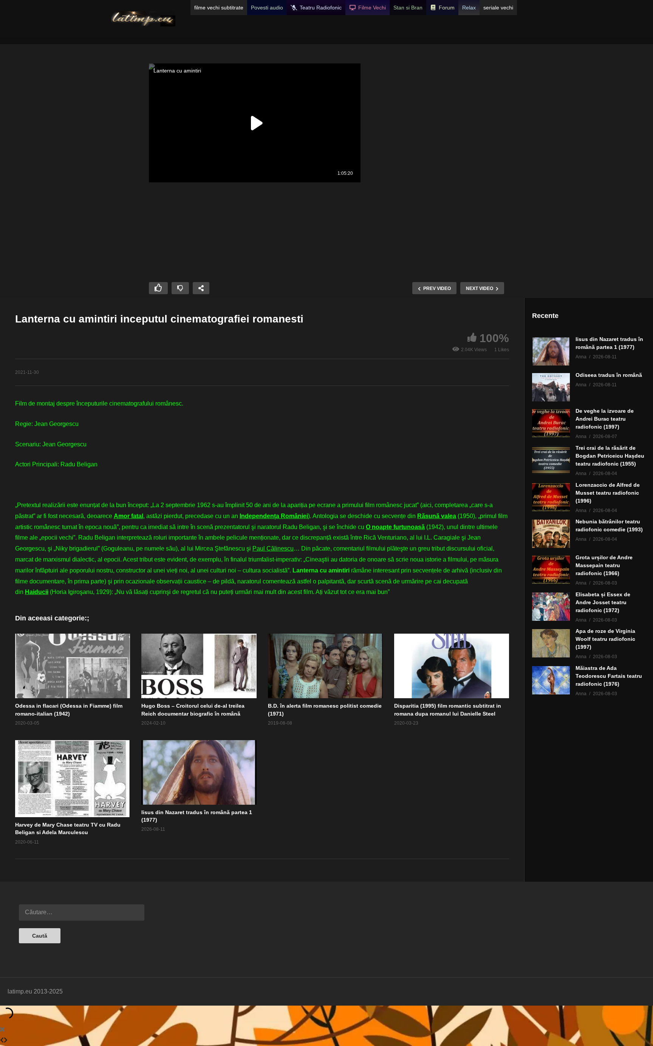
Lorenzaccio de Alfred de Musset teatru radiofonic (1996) (608, 493)
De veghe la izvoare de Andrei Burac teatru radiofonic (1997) (605, 419)
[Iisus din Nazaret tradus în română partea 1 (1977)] (551, 351)
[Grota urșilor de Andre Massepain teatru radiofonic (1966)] (551, 569)
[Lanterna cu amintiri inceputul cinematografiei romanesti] (72, 666)
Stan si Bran (407, 8)
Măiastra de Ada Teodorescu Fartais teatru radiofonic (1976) (609, 676)
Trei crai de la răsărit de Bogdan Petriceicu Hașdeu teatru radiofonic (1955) (610, 456)
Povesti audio (267, 8)
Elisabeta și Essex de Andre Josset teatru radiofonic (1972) (603, 602)
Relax (469, 8)
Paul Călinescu (273, 548)
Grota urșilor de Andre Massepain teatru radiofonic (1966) (604, 565)
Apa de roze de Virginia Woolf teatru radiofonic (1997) (605, 639)
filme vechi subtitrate (218, 8)
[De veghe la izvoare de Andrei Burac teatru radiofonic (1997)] (551, 423)
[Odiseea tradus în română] (551, 387)
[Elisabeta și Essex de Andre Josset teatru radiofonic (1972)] (551, 606)
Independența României (274, 516)
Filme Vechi (372, 8)
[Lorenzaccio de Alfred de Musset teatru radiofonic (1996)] (551, 497)
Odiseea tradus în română (609, 375)
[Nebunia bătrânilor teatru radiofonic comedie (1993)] (551, 534)
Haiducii (36, 592)
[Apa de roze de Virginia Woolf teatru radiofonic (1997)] (551, 643)
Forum (447, 8)
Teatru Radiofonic (321, 8)
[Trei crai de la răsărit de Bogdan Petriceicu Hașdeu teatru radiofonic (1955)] (551, 460)
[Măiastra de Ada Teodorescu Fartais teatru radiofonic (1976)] (551, 680)
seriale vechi (498, 8)
